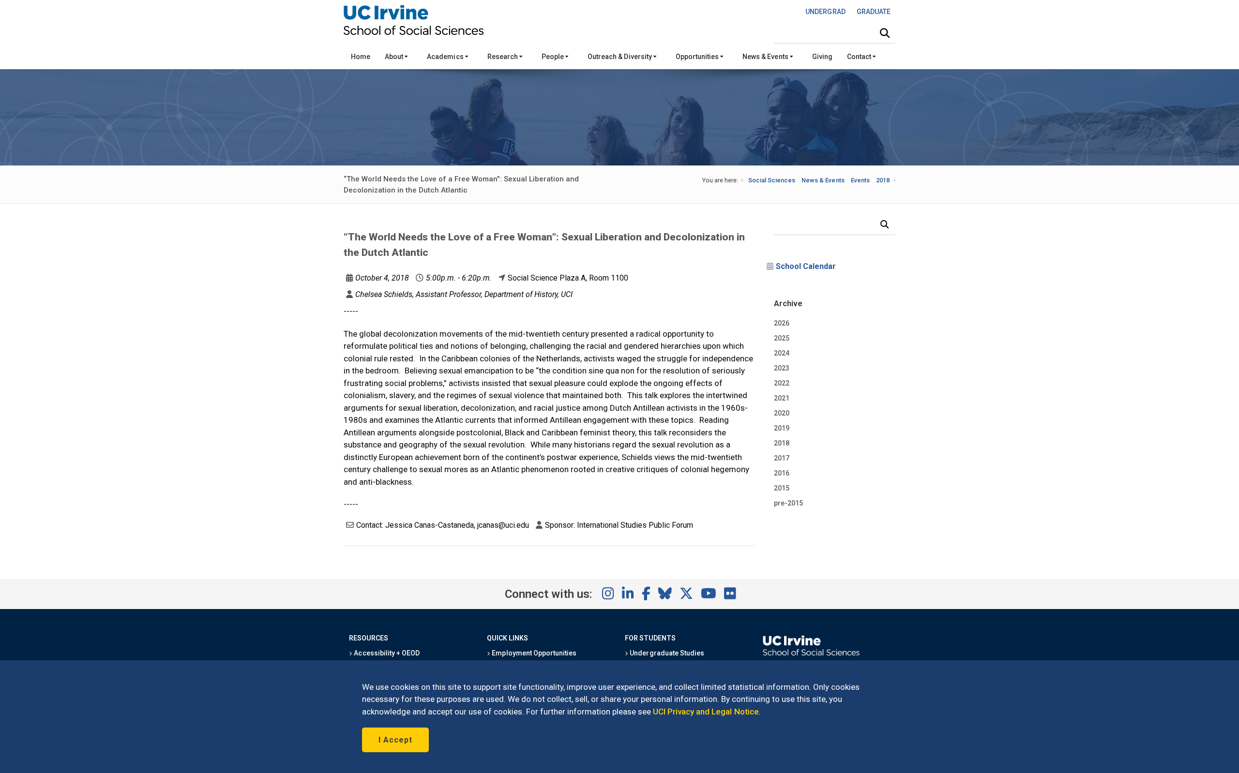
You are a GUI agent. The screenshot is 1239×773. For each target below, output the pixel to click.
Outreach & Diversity (620, 56)
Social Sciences (771, 180)
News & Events (765, 56)
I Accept (395, 739)
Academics (446, 56)
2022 (781, 383)
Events (860, 180)
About (395, 56)
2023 (781, 368)
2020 (781, 413)
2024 (781, 353)
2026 (781, 323)
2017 (781, 458)
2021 (781, 398)
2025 (781, 338)
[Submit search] (884, 33)
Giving (822, 56)
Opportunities (698, 56)
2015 (781, 488)
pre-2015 (788, 503)
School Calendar (806, 266)
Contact (860, 56)
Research (503, 56)
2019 (781, 428)
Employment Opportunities (533, 653)
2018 (883, 180)
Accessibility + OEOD (386, 653)
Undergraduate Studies (666, 653)
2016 (781, 473)
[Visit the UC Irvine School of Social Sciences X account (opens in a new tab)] (686, 594)
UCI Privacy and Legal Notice (706, 711)
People (553, 56)
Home (360, 56)
